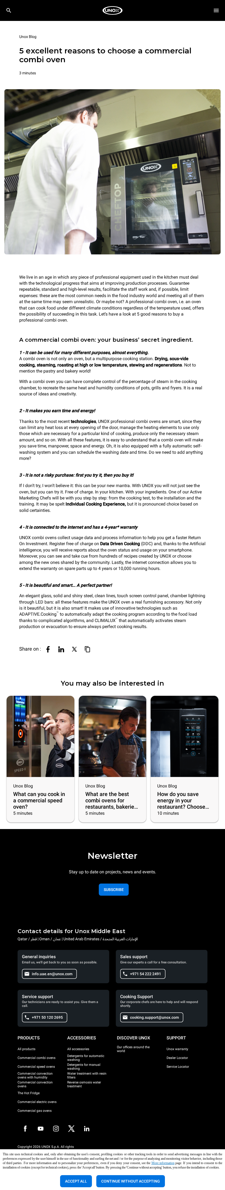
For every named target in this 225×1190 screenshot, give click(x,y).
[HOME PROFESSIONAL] (112, 10)
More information (163, 1163)
